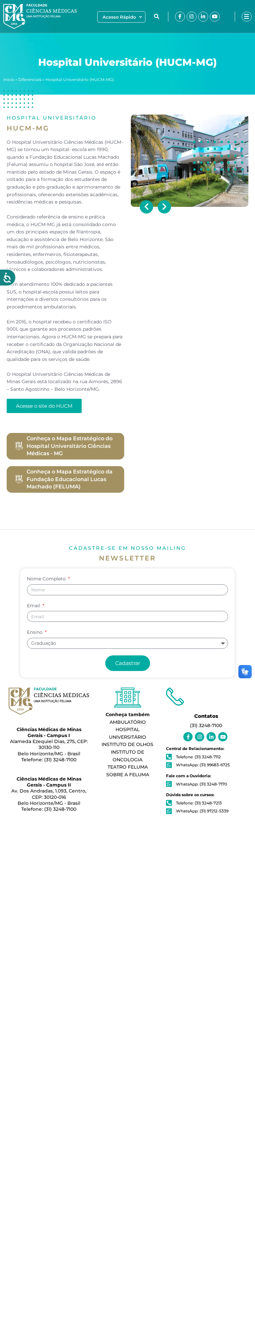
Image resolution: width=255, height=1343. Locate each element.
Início (8, 79)
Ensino (35, 632)
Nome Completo (47, 578)
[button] (156, 16)
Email (34, 605)
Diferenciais (30, 79)
